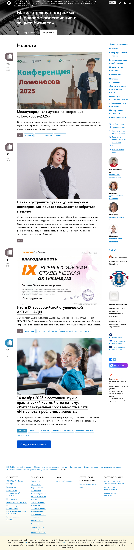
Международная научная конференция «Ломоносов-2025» (50, 114)
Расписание (116, 146)
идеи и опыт (30, 331)
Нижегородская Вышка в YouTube (117, 348)
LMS (81, 487)
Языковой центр (37, 520)
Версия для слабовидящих (16, 502)
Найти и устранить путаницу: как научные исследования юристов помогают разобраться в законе (56, 206)
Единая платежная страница (13, 518)
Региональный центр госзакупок (38, 515)
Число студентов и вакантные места (119, 132)
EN (114, 3)
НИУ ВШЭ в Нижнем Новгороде (18, 467)
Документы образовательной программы (119, 139)
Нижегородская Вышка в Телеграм (117, 342)
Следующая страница (33, 444)
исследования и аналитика (62, 430)
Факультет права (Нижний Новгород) (84, 467)
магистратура (85, 331)
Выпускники (35, 524)
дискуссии (45, 430)
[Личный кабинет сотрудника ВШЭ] (125, 3)
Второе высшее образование (37, 489)
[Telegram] (114, 359)
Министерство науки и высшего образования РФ (114, 482)
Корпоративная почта (87, 484)
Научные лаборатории (63, 481)
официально (52, 331)
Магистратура (36, 484)
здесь (25, 543)
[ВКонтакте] (110, 359)
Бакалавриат (35, 481)
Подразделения (12, 499)
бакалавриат (60, 135)
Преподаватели (118, 127)
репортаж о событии (43, 135)
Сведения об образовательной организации (13, 493)
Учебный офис (114, 250)
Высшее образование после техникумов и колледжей (39, 496)
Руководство (11, 487)
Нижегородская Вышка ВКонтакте (117, 336)
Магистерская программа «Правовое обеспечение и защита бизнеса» (47, 17)
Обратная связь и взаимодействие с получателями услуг (38, 530)
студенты (29, 135)
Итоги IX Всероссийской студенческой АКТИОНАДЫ (50, 309)
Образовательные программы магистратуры (50, 467)
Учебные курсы (118, 124)
